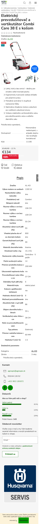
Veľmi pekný (7, 402)
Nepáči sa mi (7, 414)
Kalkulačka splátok (14, 155)
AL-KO (10, 39)
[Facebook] (4, 387)
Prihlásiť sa (10, 454)
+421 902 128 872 (16, 381)
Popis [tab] (20, 178)
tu (16, 520)
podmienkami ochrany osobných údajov (17, 447)
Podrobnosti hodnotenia (10, 36)
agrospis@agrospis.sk (16, 371)
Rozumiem (24, 520)
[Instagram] (10, 387)
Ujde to (5, 408)
